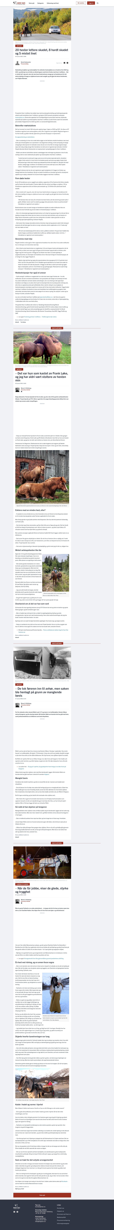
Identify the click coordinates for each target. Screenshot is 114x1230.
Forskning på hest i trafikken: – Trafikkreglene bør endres (40, 317)
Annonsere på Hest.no (64, 1214)
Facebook (64, 1181)
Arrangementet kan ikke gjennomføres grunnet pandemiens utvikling (44, 958)
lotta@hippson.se (40, 1221)
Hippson (46, 774)
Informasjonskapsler (63, 1223)
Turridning (23, 322)
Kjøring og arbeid (22, 884)
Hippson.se (60, 1211)
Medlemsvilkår (61, 1217)
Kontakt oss (60, 1208)
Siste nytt (31, 3)
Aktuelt (19, 46)
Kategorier (40, 3)
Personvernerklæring (63, 1220)
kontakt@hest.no (40, 1206)
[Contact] (21, 391)
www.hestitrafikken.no (46, 297)
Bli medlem (81, 3)
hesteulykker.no (19, 117)
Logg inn (91, 3)
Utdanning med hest (53, 3)
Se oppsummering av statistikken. (25, 137)
